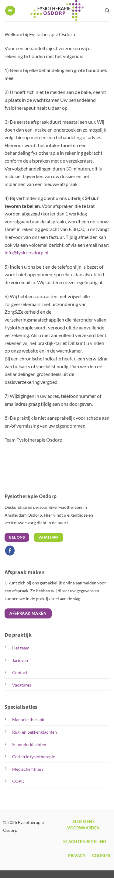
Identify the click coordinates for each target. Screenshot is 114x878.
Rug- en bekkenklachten (34, 732)
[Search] (107, 10)
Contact (19, 672)
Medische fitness (27, 769)
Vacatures (21, 684)
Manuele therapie (28, 719)
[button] (10, 11)
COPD (18, 781)
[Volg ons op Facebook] (10, 551)
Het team (20, 647)
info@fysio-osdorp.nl (26, 252)
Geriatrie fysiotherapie (33, 756)
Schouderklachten (29, 744)
